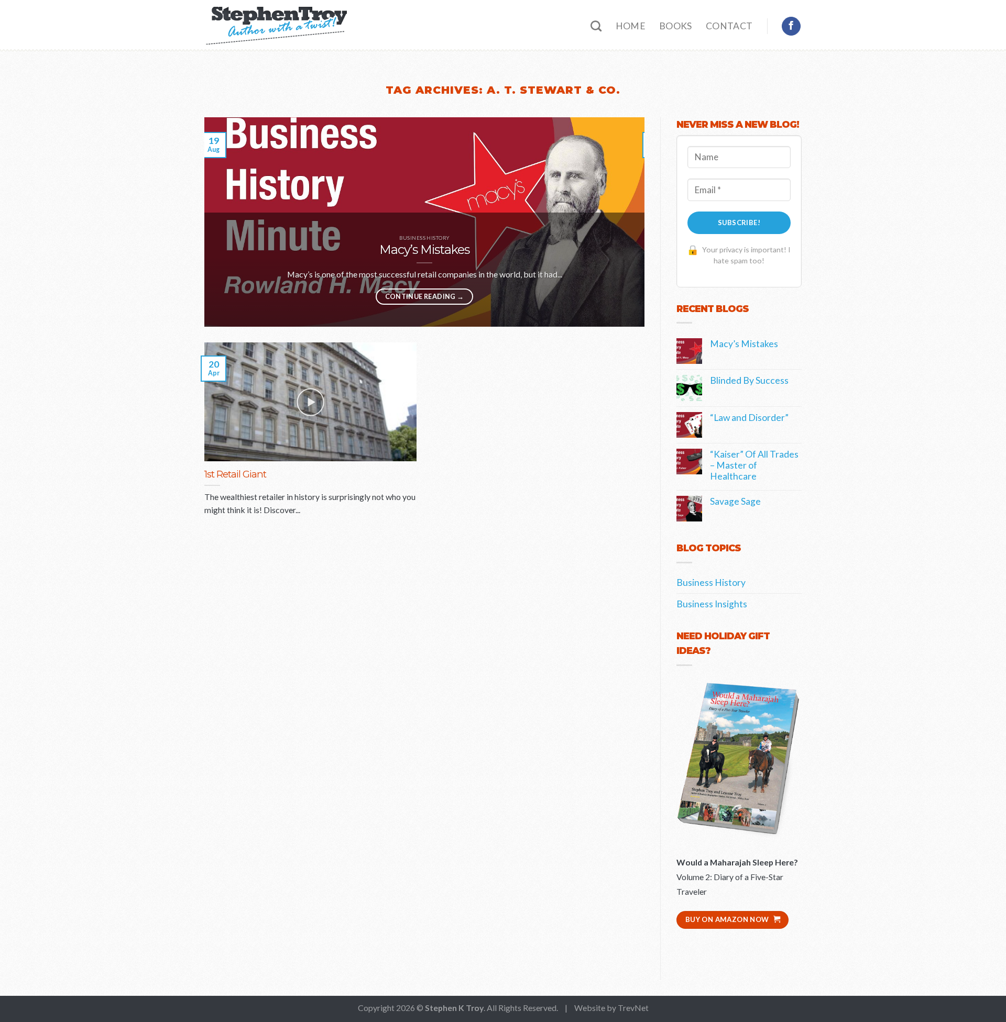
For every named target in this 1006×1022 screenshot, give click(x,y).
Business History (711, 582)
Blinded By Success (749, 380)
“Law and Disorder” (749, 417)
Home (631, 25)
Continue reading (424, 296)
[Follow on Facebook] (791, 26)
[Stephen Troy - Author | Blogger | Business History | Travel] (275, 26)
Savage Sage (735, 501)
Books (675, 25)
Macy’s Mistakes (744, 343)
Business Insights (711, 603)
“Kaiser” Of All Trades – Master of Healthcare (754, 465)
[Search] (596, 26)
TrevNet (633, 1008)
